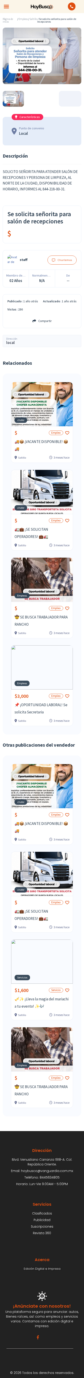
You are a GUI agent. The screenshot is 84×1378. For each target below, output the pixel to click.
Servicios (22, 977)
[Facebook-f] (38, 1337)
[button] (6, 6)
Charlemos (65, 260)
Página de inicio (8, 20)
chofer (20, 420)
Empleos (23, 19)
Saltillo (33, 19)
